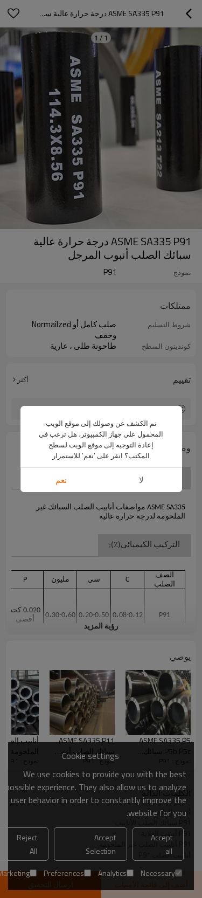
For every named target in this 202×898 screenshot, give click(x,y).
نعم (61, 480)
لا (141, 480)
